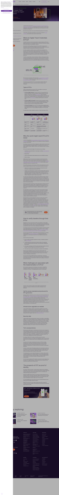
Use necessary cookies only (6, 12)
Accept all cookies (6, 10)
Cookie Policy (2, 7)
